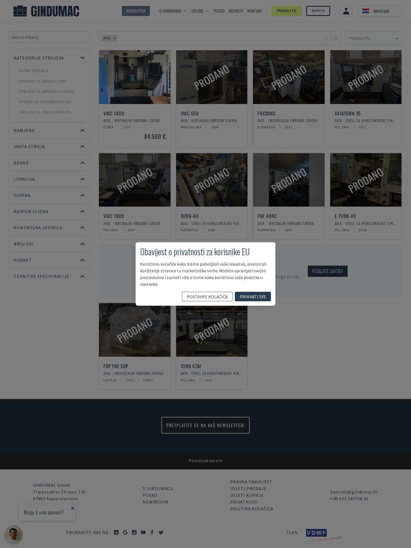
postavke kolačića (207, 296)
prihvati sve (253, 296)
